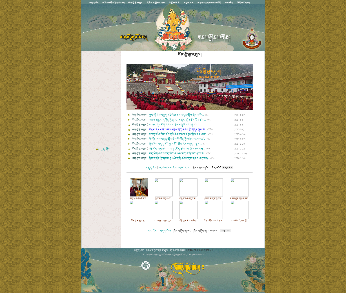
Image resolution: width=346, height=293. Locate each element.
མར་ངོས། (172, 167)
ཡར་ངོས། (162, 167)
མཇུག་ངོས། (184, 167)
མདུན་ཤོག (104, 149)
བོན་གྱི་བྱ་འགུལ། (139, 115)
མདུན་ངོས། (151, 167)
